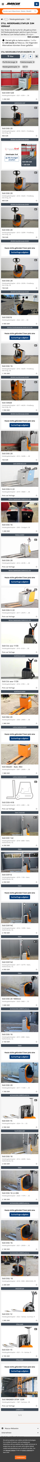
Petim (20, 849)
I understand (20, 1457)
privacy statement (27, 1450)
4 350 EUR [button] (6, 882)
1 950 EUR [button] (6, 410)
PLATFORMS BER (20, 1131)
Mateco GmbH (19, 535)
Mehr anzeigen (33, 37)
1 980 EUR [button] (6, 723)
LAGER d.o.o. (20, 1409)
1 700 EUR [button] (6, 1092)
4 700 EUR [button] (6, 933)
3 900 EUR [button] (6, 324)
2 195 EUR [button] (6, 1356)
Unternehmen (6, 1433)
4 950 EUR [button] (6, 969)
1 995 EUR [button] (6, 1320)
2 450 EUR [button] (6, 1164)
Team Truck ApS (20, 812)
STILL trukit (19, 1324)
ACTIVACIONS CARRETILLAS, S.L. (19, 1009)
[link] (19, 80)
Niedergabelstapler (17, 19)
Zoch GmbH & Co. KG (19, 463)
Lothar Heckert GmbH (19, 727)
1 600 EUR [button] (6, 1005)
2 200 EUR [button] (6, 1285)
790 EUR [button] (5, 237)
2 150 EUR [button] (6, 1042)
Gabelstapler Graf (19, 103)
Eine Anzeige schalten (36, 4)
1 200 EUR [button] (6, 531)
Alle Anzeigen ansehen (13, 159)
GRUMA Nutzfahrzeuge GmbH (20, 139)
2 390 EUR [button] (6, 1127)
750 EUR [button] (5, 460)
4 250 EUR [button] (6, 845)
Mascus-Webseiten (11, 1428)
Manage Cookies (10, 1450)
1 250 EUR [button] (6, 99)
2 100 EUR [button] (6, 1199)
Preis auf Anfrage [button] (8, 495)
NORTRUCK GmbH (19, 656)
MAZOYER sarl (19, 1288)
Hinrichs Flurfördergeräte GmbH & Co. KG (19, 327)
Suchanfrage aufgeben (20, 252)
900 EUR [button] (5, 136)
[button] (10, 56)
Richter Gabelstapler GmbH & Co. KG (20, 499)
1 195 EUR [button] (6, 373)
